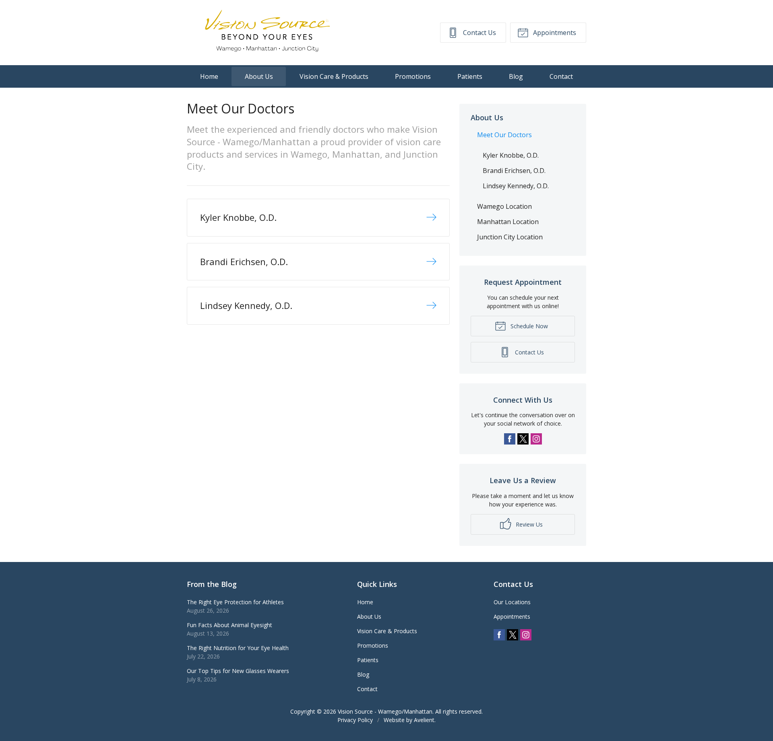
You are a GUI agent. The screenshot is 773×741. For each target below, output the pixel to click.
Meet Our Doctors (504, 134)
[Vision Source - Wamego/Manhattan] (267, 33)
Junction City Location (510, 237)
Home (209, 76)
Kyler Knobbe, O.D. (511, 155)
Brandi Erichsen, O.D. (514, 170)
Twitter (523, 439)
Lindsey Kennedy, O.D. (516, 185)
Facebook (509, 439)
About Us (259, 76)
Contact (561, 76)
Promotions (413, 76)
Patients (469, 76)
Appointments (553, 32)
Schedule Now (528, 326)
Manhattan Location (508, 221)
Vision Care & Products (334, 76)
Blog (516, 76)
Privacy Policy (355, 720)
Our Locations (512, 602)
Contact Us (478, 32)
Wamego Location (504, 206)
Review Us (528, 524)
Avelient (424, 720)
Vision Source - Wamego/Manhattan (385, 711)
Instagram (536, 439)
